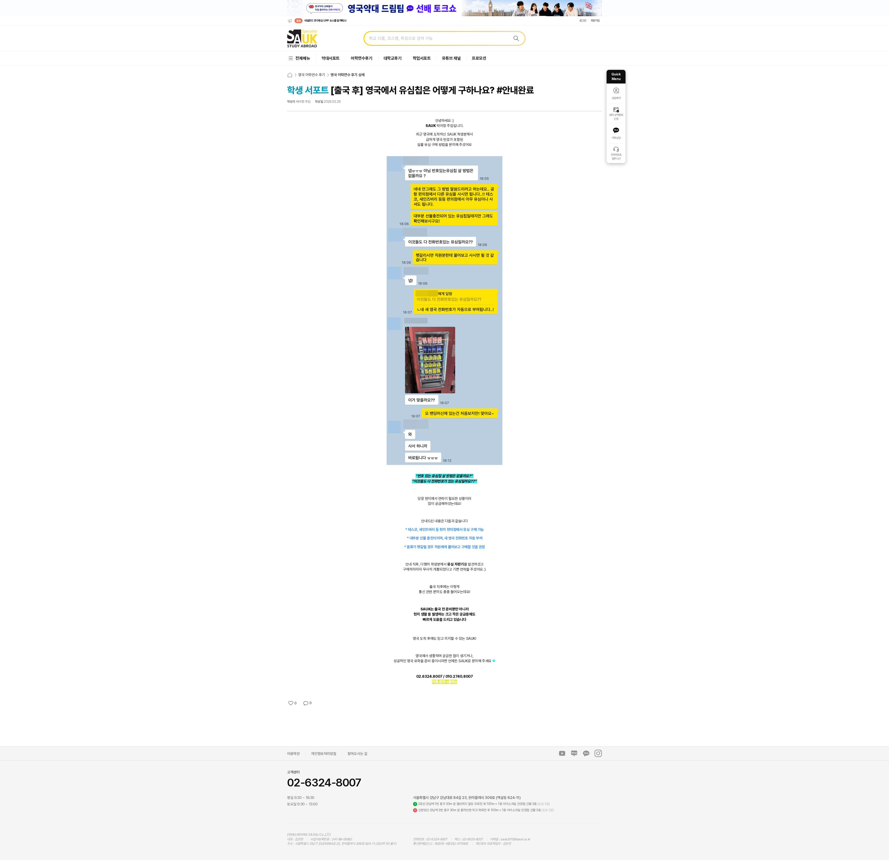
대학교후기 (393, 58)
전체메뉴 (302, 58)
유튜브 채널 (451, 58)
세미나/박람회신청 (616, 117)
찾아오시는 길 (357, 754)
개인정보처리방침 (323, 754)
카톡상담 (616, 137)
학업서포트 (422, 58)
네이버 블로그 (574, 753)
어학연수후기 (362, 58)
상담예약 (616, 98)
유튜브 (562, 753)
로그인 (582, 20)
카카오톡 (586, 753)
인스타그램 (598, 753)
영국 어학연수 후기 (311, 75)
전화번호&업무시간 (616, 156)
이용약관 (293, 754)
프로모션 (479, 58)
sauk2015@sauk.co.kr (515, 839)
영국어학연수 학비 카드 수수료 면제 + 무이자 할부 (329, 20)
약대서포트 (331, 58)
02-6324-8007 (324, 782)
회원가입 (595, 20)
